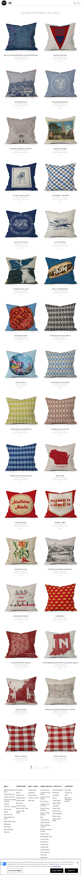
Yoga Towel (56, 808)
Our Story (68, 790)
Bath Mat (31, 800)
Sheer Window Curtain (45, 826)
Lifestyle (57, 786)
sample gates (21, 709)
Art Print (6, 804)
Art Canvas (7, 809)
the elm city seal (21, 242)
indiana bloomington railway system (60, 709)
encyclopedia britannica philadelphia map (21, 55)
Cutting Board (45, 849)
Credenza (19, 790)
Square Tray (44, 834)
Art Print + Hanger (10, 806)
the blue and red (60, 55)
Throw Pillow (44, 790)
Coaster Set (44, 844)
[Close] (77, 862)
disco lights (21, 382)
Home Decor (46, 786)
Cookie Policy (56, 866)
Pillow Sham (32, 795)
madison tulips (21, 569)
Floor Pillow (44, 801)
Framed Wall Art (9, 794)
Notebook (56, 792)
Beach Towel (57, 811)
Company (69, 786)
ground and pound (21, 616)
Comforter (31, 792)
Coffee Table (20, 800)
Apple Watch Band (57, 819)
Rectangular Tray (46, 836)
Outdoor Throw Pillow (45, 793)
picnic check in (21, 756)
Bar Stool (19, 803)
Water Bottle (57, 803)
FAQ (66, 795)
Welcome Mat (44, 822)
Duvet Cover (32, 790)
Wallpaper (7, 824)
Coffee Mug (44, 847)
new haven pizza (20, 336)
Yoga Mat (56, 806)
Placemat (43, 855)
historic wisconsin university (60, 569)
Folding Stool (20, 798)
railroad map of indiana (21, 663)
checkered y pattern (60, 195)
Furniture (21, 786)
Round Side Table (22, 808)
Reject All (71, 870)
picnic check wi (60, 756)
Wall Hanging (8, 829)
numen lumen (60, 522)
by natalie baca (21, 386)
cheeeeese (60, 616)
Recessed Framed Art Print (10, 800)
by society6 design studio (20, 59)
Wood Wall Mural (9, 821)
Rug (41, 817)
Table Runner (45, 852)
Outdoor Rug (44, 820)
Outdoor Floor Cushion (45, 805)
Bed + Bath (33, 786)
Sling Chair (20, 795)
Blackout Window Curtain (46, 830)
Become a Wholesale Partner (68, 799)
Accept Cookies (57, 870)
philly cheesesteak (60, 289)
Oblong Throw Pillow (45, 798)
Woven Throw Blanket (45, 813)
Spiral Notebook (58, 790)
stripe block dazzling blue (21, 476)
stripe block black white (60, 336)
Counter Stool (21, 806)
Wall (6, 786)
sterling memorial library (21, 149)
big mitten (60, 476)
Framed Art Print (9, 797)
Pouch (55, 798)
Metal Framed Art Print (9, 791)
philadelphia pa (21, 102)
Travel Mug (56, 800)
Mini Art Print (8, 814)
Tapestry (7, 832)
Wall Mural (7, 827)
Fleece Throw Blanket (45, 809)
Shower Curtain (33, 798)
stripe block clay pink (60, 429)
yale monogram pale (60, 102)
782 (45, 767)
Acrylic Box (44, 842)
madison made (20, 522)
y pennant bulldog (21, 289)
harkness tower (60, 149)
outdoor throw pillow (21, 57)
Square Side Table (20, 812)
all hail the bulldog (20, 195)
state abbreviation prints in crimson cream (60, 663)
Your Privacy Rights (14, 870)
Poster (6, 812)
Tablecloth (43, 857)
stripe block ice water (60, 382)
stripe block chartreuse (21, 429)
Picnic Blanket (57, 813)
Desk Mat (56, 795)
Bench (18, 792)
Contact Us (68, 792)
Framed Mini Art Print (9, 818)
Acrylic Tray (44, 839)
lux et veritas (60, 242)
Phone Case (57, 816)
